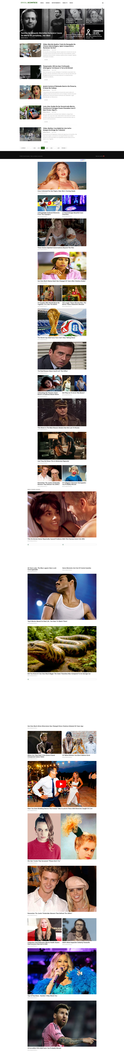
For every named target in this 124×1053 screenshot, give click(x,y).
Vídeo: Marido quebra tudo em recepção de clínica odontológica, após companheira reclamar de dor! (59, 46)
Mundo (48, 2)
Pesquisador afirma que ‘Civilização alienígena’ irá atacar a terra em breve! (58, 67)
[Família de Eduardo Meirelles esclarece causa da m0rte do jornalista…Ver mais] (42, 24)
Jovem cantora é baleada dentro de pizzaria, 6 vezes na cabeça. (59, 87)
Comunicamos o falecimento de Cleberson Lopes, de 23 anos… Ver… (94, 20)
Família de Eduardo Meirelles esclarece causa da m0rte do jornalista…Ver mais (41, 34)
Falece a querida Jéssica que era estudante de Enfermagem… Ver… (74, 20)
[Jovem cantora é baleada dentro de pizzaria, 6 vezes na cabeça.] (30, 92)
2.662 (51, 148)
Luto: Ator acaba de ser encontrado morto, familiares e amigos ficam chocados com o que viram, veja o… (59, 108)
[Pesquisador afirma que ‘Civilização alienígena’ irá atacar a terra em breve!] (30, 72)
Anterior (23, 148)
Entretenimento (56, 2)
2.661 (47, 148)
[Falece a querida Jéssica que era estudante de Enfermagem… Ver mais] (74, 16)
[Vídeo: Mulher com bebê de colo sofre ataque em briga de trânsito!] (30, 134)
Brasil (42, 2)
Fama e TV (65, 2)
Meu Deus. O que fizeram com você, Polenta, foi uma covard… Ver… (94, 36)
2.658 (34, 148)
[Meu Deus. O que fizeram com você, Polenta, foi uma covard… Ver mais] (94, 32)
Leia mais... (46, 59)
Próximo (64, 148)
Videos (71, 2)
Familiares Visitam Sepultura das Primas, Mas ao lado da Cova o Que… (74, 36)
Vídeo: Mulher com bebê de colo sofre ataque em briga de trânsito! (57, 129)
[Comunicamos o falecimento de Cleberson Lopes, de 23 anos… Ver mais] (94, 16)
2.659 (39, 148)
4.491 (58, 148)
